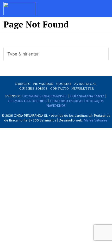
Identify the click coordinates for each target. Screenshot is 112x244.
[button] (102, 54)
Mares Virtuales (96, 120)
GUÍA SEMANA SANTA (87, 96)
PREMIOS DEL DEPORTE (27, 101)
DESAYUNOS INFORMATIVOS (44, 96)
